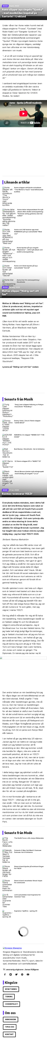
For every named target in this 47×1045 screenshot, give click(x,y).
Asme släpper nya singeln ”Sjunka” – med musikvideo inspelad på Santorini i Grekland (23, 13)
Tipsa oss (9, 1027)
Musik (5, 6)
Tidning (9, 997)
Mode (5, 490)
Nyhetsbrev (11, 989)
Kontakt (9, 1034)
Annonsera (10, 1019)
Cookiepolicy (11, 1004)
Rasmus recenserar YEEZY (17, 493)
